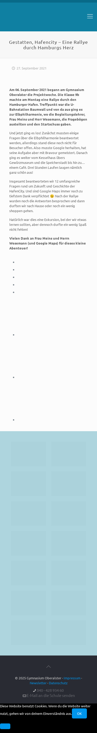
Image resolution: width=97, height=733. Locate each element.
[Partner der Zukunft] (68, 633)
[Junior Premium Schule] (68, 513)
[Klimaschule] (68, 483)
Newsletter (38, 683)
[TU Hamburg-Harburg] (28, 543)
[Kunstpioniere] (28, 603)
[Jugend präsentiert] (28, 483)
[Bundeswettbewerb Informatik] (28, 454)
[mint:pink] (28, 513)
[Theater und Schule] (68, 543)
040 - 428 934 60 (50, 690)
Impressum (72, 678)
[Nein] (5, 726)
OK (79, 713)
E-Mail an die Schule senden (51, 695)
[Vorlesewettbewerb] (68, 573)
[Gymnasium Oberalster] (48, 18)
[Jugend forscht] (28, 633)
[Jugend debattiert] (68, 454)
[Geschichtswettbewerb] (68, 603)
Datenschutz (58, 683)
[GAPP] (28, 573)
